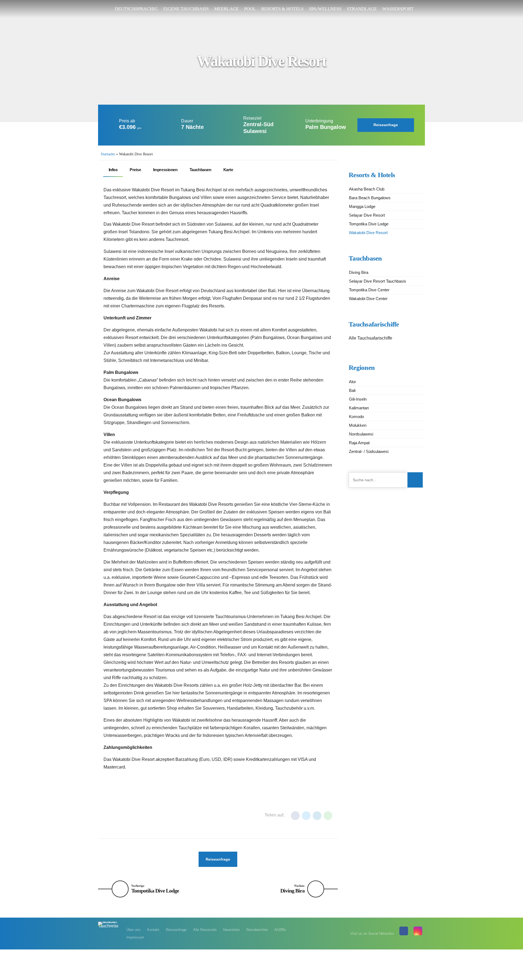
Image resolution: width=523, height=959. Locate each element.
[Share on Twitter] (306, 815)
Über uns (133, 930)
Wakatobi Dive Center (368, 298)
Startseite (108, 154)
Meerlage (226, 8)
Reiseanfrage (176, 930)
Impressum (135, 937)
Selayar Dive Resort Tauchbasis (377, 281)
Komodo (356, 416)
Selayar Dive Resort (367, 215)
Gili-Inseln (358, 399)
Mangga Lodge (362, 206)
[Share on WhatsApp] (328, 815)
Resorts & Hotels (282, 8)
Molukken (357, 425)
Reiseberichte (257, 930)
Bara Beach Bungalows (370, 197)
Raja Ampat (359, 442)
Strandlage (362, 8)
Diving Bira (358, 272)
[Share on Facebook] (295, 815)
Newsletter (231, 930)
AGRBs (280, 930)
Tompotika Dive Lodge (368, 224)
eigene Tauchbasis (186, 8)
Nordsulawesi (361, 434)
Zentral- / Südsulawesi (368, 451)
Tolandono (117, 820)
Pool (250, 8)
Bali (352, 390)
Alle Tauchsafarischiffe (370, 338)
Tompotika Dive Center (369, 290)
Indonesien (117, 811)
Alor (352, 381)
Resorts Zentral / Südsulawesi (163, 811)
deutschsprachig (136, 8)
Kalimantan (359, 408)
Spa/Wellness (325, 8)
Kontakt (153, 930)
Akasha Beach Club (366, 189)
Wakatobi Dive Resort (368, 232)
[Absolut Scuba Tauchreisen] (108, 928)
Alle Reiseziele (205, 930)
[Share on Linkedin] (317, 815)
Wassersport (397, 8)
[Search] (415, 480)
